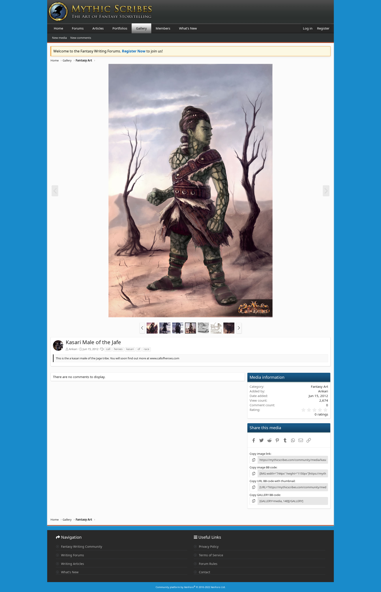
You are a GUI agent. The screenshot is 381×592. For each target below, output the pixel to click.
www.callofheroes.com (164, 358)
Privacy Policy (208, 546)
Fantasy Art (319, 386)
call (108, 349)
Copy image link (260, 454)
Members (163, 28)
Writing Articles (72, 564)
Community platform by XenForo (191, 587)
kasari (130, 349)
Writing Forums (72, 555)
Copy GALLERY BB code (265, 495)
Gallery (141, 28)
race (146, 349)
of (139, 349)
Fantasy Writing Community (81, 546)
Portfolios (119, 28)
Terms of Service (210, 555)
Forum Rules (207, 564)
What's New (188, 28)
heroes (118, 349)
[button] (142, 328)
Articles (98, 28)
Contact (204, 572)
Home (58, 28)
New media (59, 38)
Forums (78, 28)
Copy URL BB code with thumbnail (272, 481)
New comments (80, 38)
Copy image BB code (263, 467)
